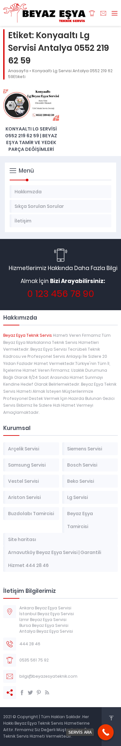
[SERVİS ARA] (106, 732)
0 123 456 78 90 (60, 294)
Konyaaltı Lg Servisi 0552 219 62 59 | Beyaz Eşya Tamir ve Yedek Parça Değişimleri (31, 139)
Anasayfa (18, 70)
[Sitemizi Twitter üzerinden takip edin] (30, 692)
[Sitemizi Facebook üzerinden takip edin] (22, 692)
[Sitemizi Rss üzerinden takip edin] (47, 692)
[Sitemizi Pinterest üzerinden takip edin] (38, 692)
